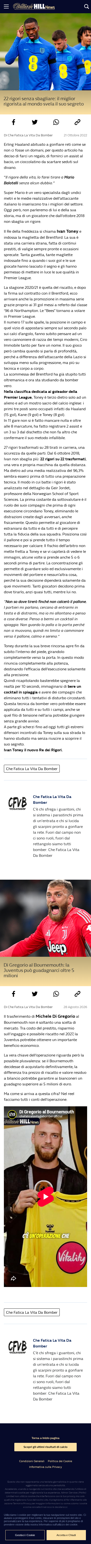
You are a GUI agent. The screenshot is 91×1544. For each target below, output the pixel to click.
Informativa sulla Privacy (45, 1467)
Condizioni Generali (31, 1461)
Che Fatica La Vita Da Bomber (32, 768)
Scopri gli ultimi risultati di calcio (45, 1447)
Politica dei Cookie (60, 1461)
